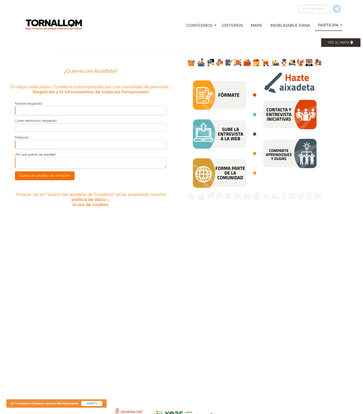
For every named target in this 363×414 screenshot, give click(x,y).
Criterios (232, 25)
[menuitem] (198, 25)
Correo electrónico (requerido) (36, 120)
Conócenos (199, 25)
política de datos (89, 199)
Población (22, 137)
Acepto (92, 403)
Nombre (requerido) (28, 103)
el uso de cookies (90, 204)
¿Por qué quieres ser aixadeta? (35, 154)
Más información (68, 403)
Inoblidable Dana (290, 25)
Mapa (256, 25)
